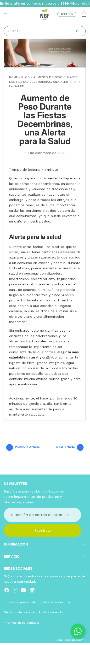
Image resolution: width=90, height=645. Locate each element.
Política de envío (51, 612)
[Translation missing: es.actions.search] (78, 31)
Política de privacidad (19, 602)
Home (13, 77)
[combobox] (46, 31)
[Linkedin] (32, 590)
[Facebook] (7, 590)
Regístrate (42, 530)
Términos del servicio (19, 612)
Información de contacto (21, 622)
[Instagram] (15, 590)
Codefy (80, 640)
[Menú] (5, 14)
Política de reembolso (55, 602)
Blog (25, 77)
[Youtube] (23, 590)
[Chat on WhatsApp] (78, 631)
